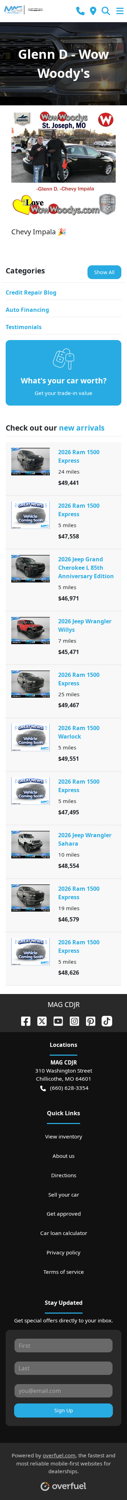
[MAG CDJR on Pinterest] (88, 1020)
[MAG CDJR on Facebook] (23, 1020)
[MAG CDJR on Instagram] (72, 1020)
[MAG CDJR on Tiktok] (104, 1020)
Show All (104, 272)
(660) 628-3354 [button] (69, 1087)
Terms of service (63, 1271)
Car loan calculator (63, 1232)
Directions (63, 1175)
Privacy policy (63, 1252)
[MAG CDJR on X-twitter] (39, 1020)
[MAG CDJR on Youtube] (55, 1020)
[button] (80, 11)
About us (63, 1155)
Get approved (64, 1213)
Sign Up (63, 1410)
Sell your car (63, 1194)
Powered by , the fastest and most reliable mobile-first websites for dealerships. (63, 1463)
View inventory (63, 1136)
